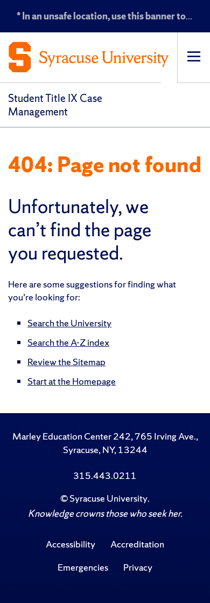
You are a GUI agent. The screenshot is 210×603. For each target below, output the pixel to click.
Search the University (69, 323)
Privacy (137, 567)
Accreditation (137, 544)
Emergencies (83, 567)
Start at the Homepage (71, 381)
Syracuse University (108, 498)
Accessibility (70, 544)
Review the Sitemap (66, 361)
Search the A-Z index (68, 342)
